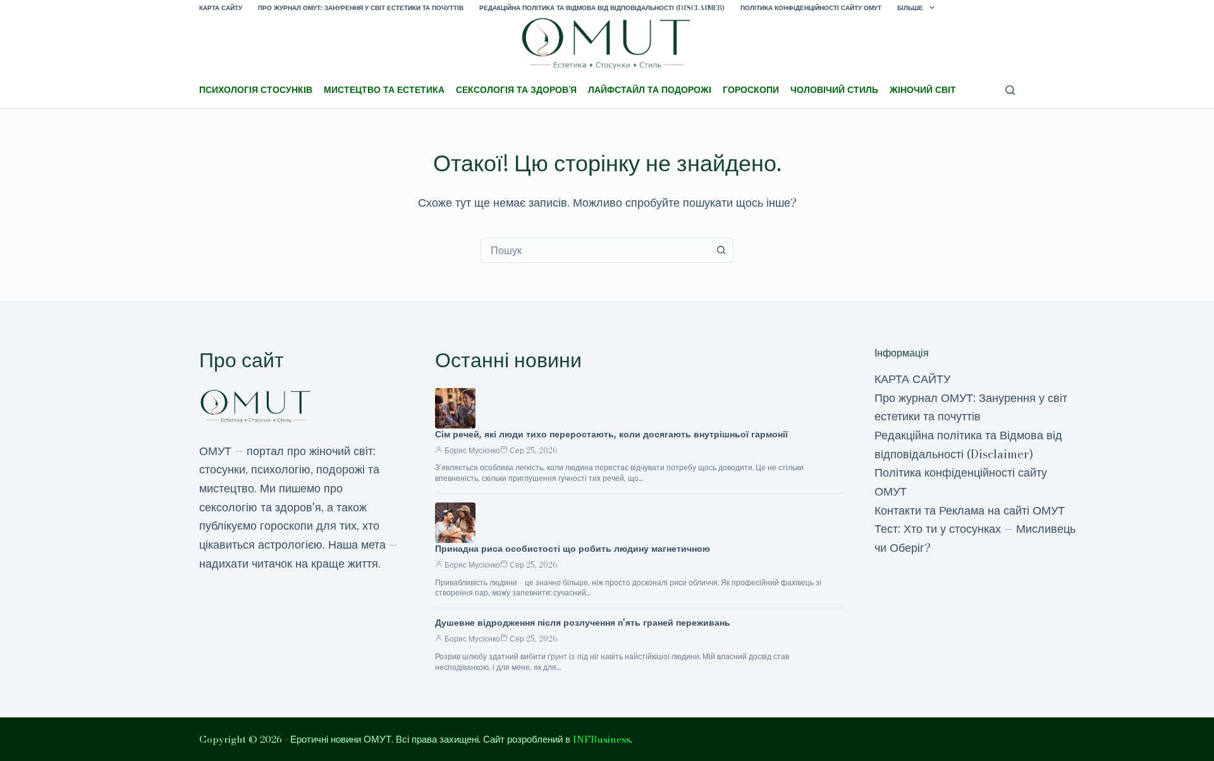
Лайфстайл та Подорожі (649, 90)
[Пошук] (1010, 90)
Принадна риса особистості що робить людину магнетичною (572, 548)
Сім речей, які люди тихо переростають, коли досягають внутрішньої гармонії (611, 434)
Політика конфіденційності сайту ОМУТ (810, 8)
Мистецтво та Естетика (384, 90)
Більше (910, 8)
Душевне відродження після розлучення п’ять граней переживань (582, 622)
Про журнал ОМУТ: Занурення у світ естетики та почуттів (360, 8)
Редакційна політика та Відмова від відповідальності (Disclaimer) (602, 8)
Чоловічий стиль (834, 90)
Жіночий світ (923, 90)
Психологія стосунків (255, 90)
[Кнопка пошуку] (721, 250)
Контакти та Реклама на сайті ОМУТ (969, 510)
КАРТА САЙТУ (220, 8)
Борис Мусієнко (472, 450)
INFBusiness (601, 739)
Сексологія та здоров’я (516, 90)
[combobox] (595, 250)
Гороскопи (751, 90)
